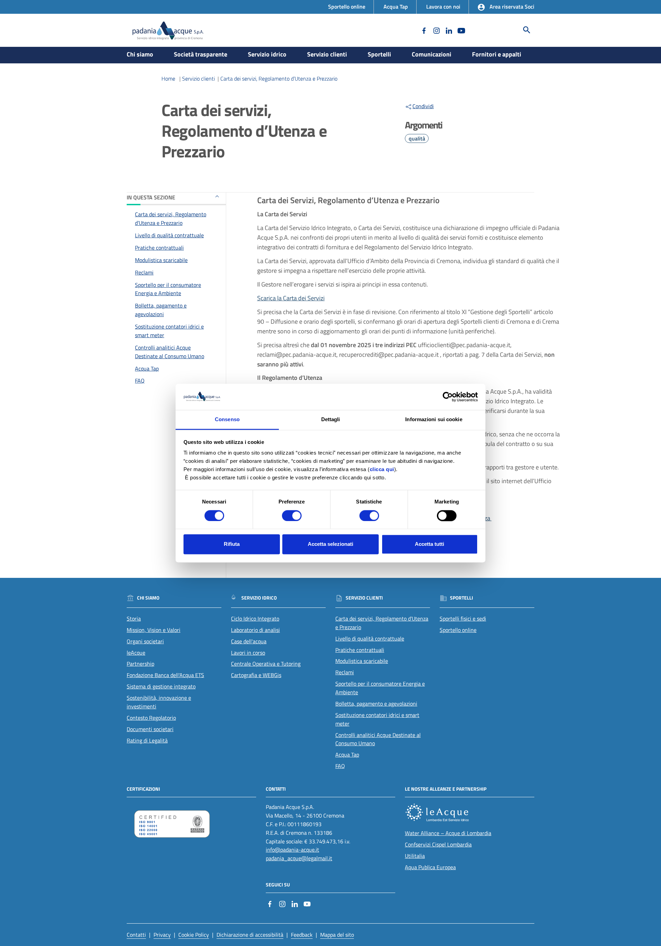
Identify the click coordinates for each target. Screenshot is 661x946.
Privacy (162, 935)
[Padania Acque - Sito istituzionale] (168, 30)
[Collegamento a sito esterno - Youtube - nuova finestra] (461, 30)
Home (168, 78)
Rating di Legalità (147, 740)
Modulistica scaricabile (161, 260)
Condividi (423, 106)
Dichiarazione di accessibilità (250, 935)
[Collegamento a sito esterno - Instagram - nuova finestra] (436, 30)
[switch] (292, 515)
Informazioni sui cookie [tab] (433, 420)
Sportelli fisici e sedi (463, 618)
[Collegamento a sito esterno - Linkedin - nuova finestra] (448, 30)
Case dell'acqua (248, 641)
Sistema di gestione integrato (161, 686)
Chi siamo (140, 54)
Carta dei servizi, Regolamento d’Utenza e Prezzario (278, 78)
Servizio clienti (327, 54)
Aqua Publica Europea (430, 867)
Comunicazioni (431, 54)
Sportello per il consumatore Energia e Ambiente (168, 288)
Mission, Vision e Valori (153, 630)
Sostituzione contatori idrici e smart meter (169, 330)
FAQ (140, 380)
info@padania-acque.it (292, 849)
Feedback (302, 935)
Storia (134, 618)
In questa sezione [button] (151, 197)
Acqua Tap (396, 6)
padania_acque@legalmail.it (299, 858)
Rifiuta (232, 544)
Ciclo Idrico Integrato (255, 618)
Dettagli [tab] (330, 420)
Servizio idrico (267, 54)
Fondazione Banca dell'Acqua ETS (165, 675)
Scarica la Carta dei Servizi (291, 298)
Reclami (144, 272)
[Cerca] (526, 30)
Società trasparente (200, 54)
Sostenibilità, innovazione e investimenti (159, 702)
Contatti (136, 935)
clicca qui (382, 469)
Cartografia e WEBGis (256, 675)
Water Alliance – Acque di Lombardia (448, 833)
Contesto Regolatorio (151, 718)
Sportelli (379, 54)
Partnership (140, 663)
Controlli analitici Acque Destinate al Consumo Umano (169, 351)
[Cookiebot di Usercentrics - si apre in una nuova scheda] (448, 397)
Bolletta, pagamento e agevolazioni (161, 309)
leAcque (136, 652)
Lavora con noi (443, 6)
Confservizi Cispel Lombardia (438, 844)
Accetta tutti (429, 544)
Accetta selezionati (330, 544)
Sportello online (346, 6)
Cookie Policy (193, 935)
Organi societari (145, 641)
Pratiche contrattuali (159, 247)
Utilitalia (415, 856)
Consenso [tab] (227, 420)
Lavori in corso (248, 652)
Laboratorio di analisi (255, 630)
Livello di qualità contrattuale (169, 235)
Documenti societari (150, 729)
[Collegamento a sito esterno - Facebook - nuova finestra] (423, 30)
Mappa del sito (337, 935)
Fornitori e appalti (496, 54)
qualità (417, 138)
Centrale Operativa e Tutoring (266, 663)
